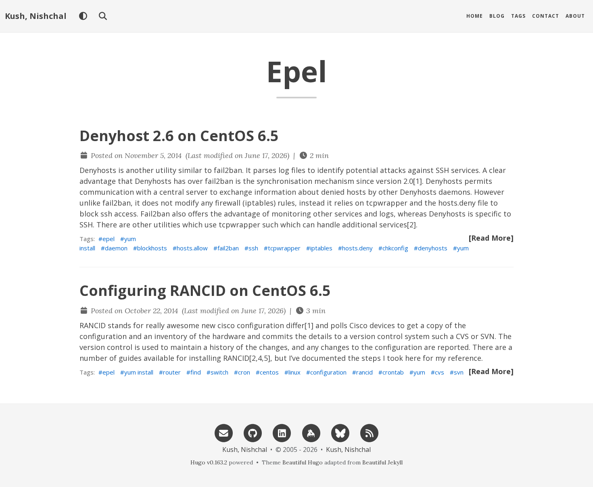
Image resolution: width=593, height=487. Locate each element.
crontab (393, 372)
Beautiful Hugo (302, 462)
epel (108, 239)
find (195, 372)
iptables (321, 248)
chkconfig (395, 248)
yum (463, 248)
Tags (518, 15)
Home (474, 15)
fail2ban (228, 248)
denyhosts (432, 248)
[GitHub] (253, 432)
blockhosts (152, 248)
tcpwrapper (284, 248)
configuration (328, 372)
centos (269, 372)
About (575, 15)
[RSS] (369, 432)
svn (459, 372)
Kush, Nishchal (36, 15)
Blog (497, 15)
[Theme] (83, 16)
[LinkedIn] (282, 432)
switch (219, 372)
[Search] (103, 16)
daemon (116, 248)
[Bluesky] (340, 432)
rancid (364, 372)
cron (244, 372)
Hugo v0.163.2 (208, 462)
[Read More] (491, 238)
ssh (253, 248)
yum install (138, 372)
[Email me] (223, 432)
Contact (545, 15)
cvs (439, 372)
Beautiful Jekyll (382, 462)
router (172, 372)
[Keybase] (311, 432)
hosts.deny (357, 248)
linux (294, 372)
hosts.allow (192, 248)
